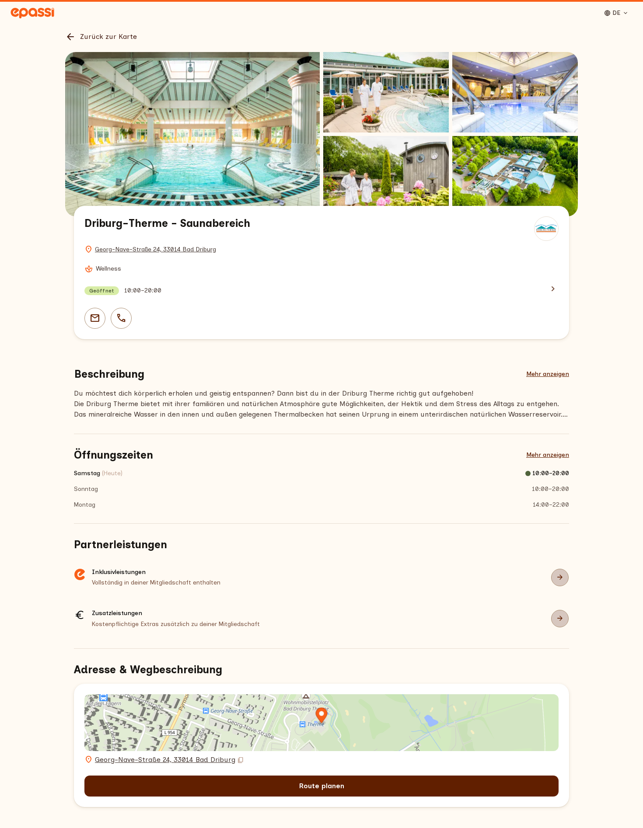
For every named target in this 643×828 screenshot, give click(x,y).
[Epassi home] (32, 13)
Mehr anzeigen (547, 374)
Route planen (321, 786)
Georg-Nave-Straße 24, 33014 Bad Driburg (155, 249)
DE (616, 13)
